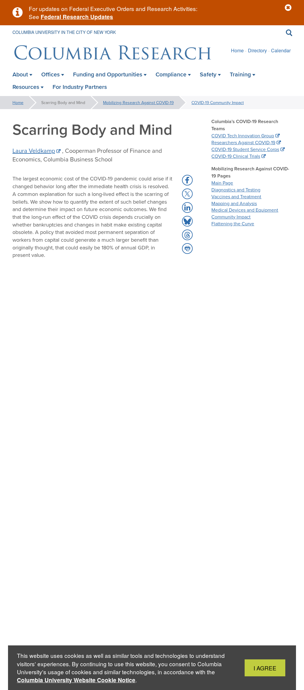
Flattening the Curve (232, 223)
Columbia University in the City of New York (64, 32)
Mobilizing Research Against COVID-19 (138, 103)
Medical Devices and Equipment (244, 210)
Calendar (281, 50)
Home (237, 50)
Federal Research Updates (77, 17)
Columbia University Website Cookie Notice (76, 680)
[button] (288, 7)
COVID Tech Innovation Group (242, 135)
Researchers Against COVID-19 (243, 142)
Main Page (222, 183)
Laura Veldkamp (33, 150)
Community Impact (231, 216)
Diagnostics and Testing (235, 189)
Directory (257, 50)
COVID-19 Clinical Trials (235, 156)
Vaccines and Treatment (236, 196)
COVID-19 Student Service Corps (245, 149)
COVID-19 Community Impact (217, 103)
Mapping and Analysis (234, 203)
